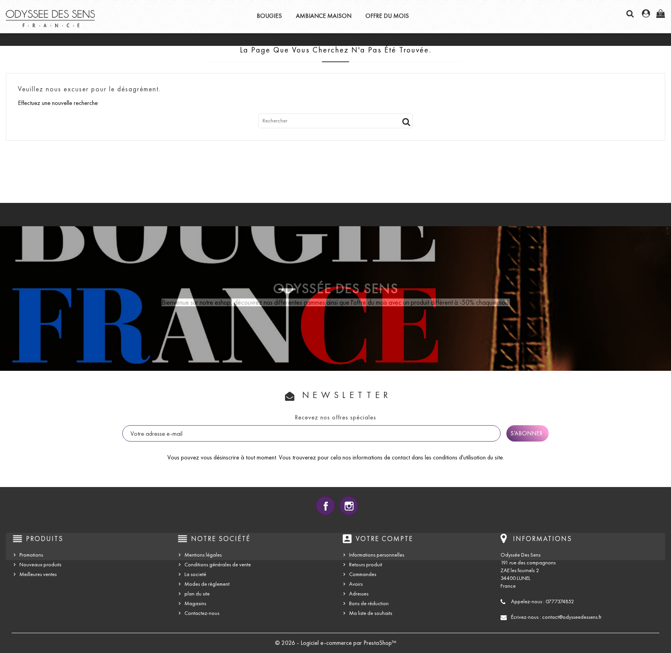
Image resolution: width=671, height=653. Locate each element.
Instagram (349, 506)
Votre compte (384, 538)
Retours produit (365, 564)
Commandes (362, 574)
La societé (195, 574)
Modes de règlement (206, 584)
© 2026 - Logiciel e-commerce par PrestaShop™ (335, 642)
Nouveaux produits (40, 564)
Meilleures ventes (38, 574)
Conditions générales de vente (217, 564)
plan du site (197, 593)
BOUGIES (269, 15)
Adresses (359, 593)
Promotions (31, 555)
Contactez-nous (201, 613)
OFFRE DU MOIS (387, 15)
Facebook (325, 506)
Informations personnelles (376, 555)
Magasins (195, 603)
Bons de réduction (369, 603)
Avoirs (356, 584)
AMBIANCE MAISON (323, 15)
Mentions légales (203, 555)
